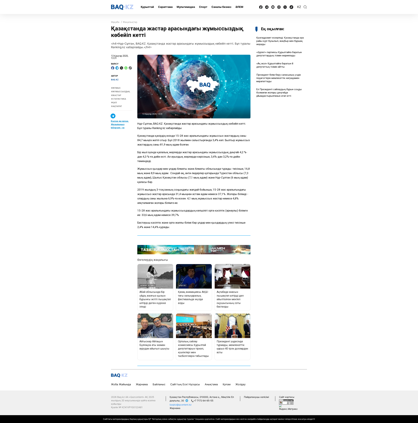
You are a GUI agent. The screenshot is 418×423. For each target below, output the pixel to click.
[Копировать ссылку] (130, 68)
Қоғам (227, 384)
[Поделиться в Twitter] (121, 68)
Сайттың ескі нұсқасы (185, 384)
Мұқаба (115, 22)
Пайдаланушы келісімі (256, 397)
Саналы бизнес (221, 6)
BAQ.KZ (115, 80)
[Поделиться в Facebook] (112, 68)
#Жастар (116, 95)
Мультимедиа (186, 6)
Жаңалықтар (130, 22)
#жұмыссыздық (120, 91)
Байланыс (159, 384)
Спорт (203, 6)
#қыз (114, 103)
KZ (299, 6)
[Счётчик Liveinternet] (286, 401)
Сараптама (165, 6)
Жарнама (142, 384)
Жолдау (240, 384)
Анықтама (211, 384)
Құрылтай (147, 6)
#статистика (118, 99)
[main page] (122, 7)
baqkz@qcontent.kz (181, 404)
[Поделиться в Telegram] (117, 68)
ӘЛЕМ (239, 6)
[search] (305, 7)
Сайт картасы (286, 397)
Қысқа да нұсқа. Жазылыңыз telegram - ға (120, 124)
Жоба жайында (121, 384)
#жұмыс (116, 88)
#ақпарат (116, 106)
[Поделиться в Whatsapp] (126, 68)
